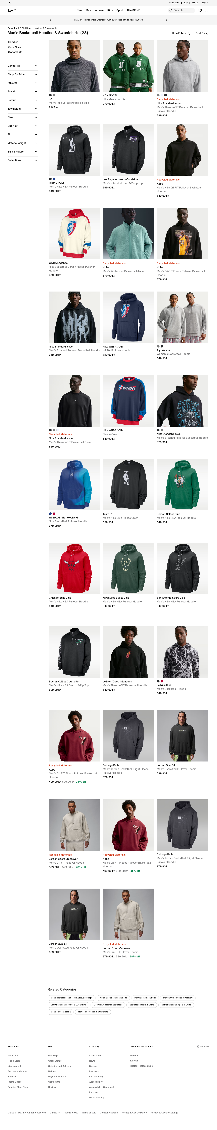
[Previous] (50, 20)
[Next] (166, 20)
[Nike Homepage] (12, 10)
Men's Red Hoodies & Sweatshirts (93, 1012)
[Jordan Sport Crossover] (74, 825)
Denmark (204, 1046)
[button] (23, 66)
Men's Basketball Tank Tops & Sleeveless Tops (71, 998)
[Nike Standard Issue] (182, 66)
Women (99, 10)
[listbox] (202, 33)
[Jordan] (9, 3)
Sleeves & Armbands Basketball (108, 1005)
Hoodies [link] (13, 42)
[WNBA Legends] (74, 233)
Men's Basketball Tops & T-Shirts (176, 1005)
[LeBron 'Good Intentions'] (128, 652)
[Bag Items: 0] (206, 10)
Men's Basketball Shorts (145, 998)
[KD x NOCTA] (128, 66)
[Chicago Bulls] (128, 735)
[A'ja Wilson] (182, 317)
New (79, 10)
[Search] (171, 10)
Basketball (13, 28)
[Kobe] (182, 149)
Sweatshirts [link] (15, 52)
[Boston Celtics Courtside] (74, 652)
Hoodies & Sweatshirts (45, 28)
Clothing (26, 28)
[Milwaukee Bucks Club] (128, 568)
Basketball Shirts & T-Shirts (142, 1005)
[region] (20, 103)
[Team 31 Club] (74, 149)
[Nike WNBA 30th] (128, 317)
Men (88, 10)
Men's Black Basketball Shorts (113, 998)
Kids (110, 10)
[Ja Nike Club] (182, 652)
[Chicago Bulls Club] (74, 568)
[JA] (74, 66)
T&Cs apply (132, 20)
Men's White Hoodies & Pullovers (178, 998)
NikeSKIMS (133, 10)
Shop (140, 20)
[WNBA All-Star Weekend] (74, 484)
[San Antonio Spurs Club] (182, 568)
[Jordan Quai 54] (182, 735)
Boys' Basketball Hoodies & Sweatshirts (68, 1005)
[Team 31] (128, 484)
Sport (119, 10)
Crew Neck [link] (14, 47)
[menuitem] (189, 3)
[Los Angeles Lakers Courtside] (128, 149)
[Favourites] (200, 10)
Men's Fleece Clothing (61, 1012)
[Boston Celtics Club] (182, 484)
